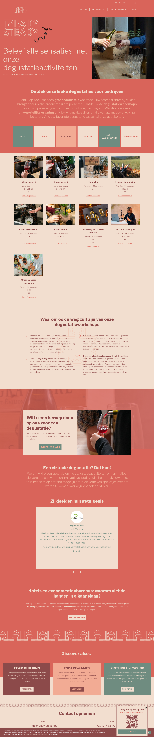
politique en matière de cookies (34, 735)
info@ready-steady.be (44, 725)
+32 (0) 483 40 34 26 (110, 725)
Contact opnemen (29, 196)
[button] (73, 572)
